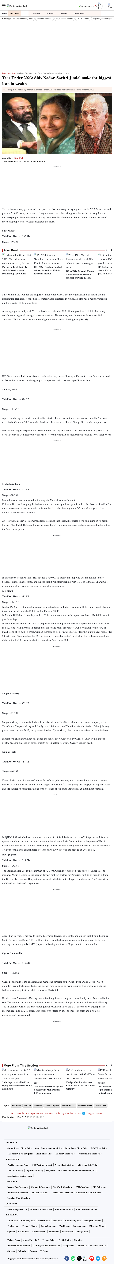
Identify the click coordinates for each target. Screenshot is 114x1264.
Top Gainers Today (34, 1170)
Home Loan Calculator (63, 1192)
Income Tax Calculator (17, 1187)
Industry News (79, 1226)
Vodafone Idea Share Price (90, 1153)
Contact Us (82, 1245)
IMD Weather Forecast (42, 1164)
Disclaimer (78, 1240)
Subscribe (22, 1251)
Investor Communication (18, 1245)
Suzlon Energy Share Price (19, 1148)
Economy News (39, 1231)
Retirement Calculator (17, 1192)
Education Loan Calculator (88, 1192)
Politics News (68, 1231)
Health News (23, 1231)
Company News (28, 1220)
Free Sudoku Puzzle (64, 1209)
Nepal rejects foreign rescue (19, 1175)
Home (4, 13)
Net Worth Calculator (63, 1187)
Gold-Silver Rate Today (87, 1164)
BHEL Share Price (44, 1153)
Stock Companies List (17, 1209)
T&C (37, 1240)
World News (64, 1226)
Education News (96, 1226)
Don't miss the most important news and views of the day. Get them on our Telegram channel (57, 1113)
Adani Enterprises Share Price (48, 1148)
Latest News (78, 13)
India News (14, 13)
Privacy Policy (48, 1240)
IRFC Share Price (99, 1148)
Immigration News (92, 1220)
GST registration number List (46, 1245)
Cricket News (13, 1226)
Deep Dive (50, 1170)
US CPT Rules (83, 19)
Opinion (63, 13)
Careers (33, 1251)
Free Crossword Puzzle (86, 1209)
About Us (27, 1240)
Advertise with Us (98, 1245)
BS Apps (44, 1251)
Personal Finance (30, 1226)
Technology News (48, 1226)
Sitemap (11, 1251)
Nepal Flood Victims (64, 19)
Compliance (68, 1245)
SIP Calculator (99, 1187)
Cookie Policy (64, 1240)
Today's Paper (13, 1240)
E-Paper (36, 13)
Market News (44, 1220)
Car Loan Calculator (40, 1192)
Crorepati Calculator (40, 1187)
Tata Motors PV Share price (20, 1153)
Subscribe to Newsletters (41, 1209)
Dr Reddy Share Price (65, 1153)
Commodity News (73, 1220)
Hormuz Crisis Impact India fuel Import (76, 1170)
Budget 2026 (82, 1231)
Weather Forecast (44, 19)
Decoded (50, 13)
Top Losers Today (15, 1170)
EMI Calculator (83, 1187)
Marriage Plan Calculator (19, 1198)
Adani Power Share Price (76, 1148)
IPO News (57, 1220)
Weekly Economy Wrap (23, 19)
